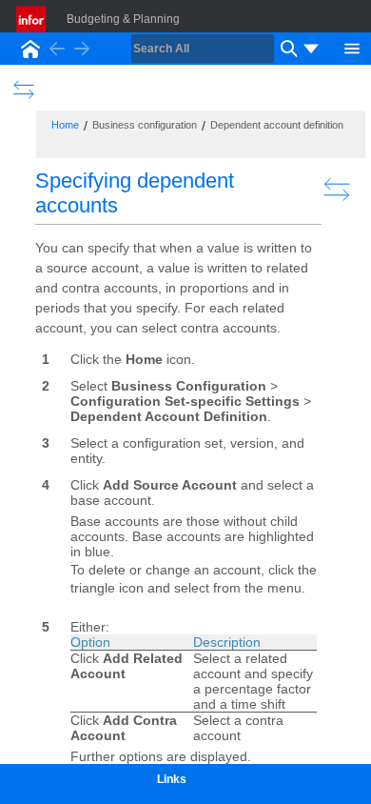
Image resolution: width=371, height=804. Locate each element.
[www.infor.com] (32, 19)
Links (171, 779)
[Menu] (352, 46)
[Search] (286, 48)
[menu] (311, 48)
